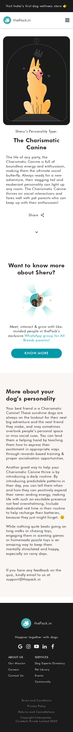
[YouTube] (36, 646)
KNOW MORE (36, 353)
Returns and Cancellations (36, 711)
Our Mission (16, 663)
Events (39, 675)
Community (43, 681)
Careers (13, 669)
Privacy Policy (36, 706)
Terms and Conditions (36, 700)
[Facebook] (52, 646)
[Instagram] (28, 646)
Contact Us (16, 675)
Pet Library (42, 669)
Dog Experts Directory (50, 663)
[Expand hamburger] (67, 20)
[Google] (20, 646)
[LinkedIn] (44, 646)
